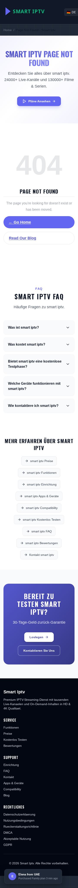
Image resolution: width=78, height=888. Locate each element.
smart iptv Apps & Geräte (41, 496)
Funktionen (11, 727)
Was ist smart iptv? (23, 327)
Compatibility (12, 789)
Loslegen (36, 637)
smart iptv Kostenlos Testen (41, 519)
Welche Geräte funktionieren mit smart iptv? (34, 386)
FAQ (6, 771)
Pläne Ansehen (39, 101)
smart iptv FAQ (41, 531)
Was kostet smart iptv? (26, 344)
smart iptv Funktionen (42, 472)
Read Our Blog (22, 238)
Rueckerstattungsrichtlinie (21, 826)
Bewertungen (12, 745)
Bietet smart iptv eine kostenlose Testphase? (35, 364)
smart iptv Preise (41, 461)
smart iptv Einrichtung (42, 484)
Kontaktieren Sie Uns (39, 650)
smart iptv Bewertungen (41, 543)
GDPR (7, 845)
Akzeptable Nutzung (17, 838)
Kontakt (8, 777)
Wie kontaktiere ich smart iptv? (33, 406)
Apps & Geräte (13, 783)
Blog (6, 795)
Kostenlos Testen (15, 739)
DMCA (7, 832)
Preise (7, 733)
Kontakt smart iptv (41, 555)
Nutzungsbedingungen (18, 820)
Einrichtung (11, 765)
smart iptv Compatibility (42, 508)
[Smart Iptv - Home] (33, 11)
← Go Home (20, 222)
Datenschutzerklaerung (19, 814)
